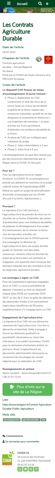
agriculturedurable (30, 419)
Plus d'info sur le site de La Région (29, 389)
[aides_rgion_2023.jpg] (43, 61)
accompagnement (12, 419)
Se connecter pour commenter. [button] (22, 441)
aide (43, 419)
